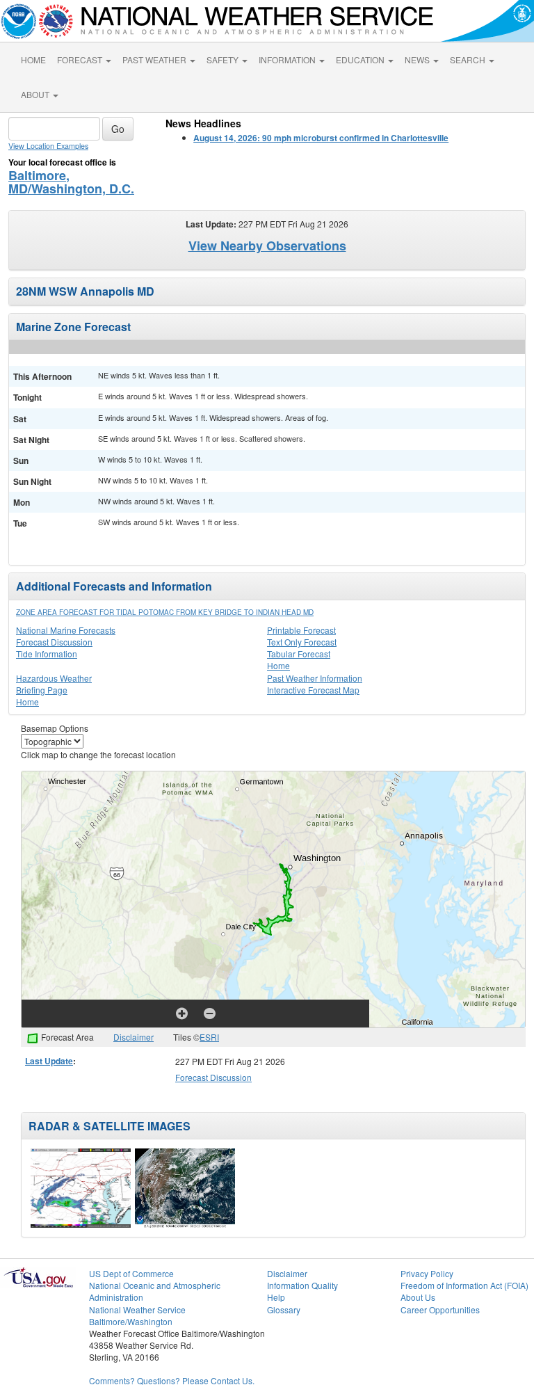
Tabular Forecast (298, 653)
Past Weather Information (314, 678)
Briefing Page (41, 690)
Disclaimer (133, 1037)
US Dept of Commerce (131, 1273)
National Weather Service (137, 1309)
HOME (33, 59)
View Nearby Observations (267, 246)
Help (276, 1297)
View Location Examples (48, 146)
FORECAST (80, 59)
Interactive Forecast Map (313, 690)
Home (278, 665)
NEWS (418, 59)
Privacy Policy (426, 1273)
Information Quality (302, 1285)
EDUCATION (361, 59)
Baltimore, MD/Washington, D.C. (71, 182)
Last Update (49, 1061)
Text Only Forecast (302, 642)
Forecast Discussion (54, 642)
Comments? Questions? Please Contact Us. (171, 1380)
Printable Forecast (301, 630)
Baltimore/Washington (130, 1321)
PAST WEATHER (155, 59)
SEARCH (468, 59)
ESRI (209, 1037)
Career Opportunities (440, 1309)
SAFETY (224, 59)
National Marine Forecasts (65, 630)
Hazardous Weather (54, 678)
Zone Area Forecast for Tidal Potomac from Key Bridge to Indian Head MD (165, 612)
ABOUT (36, 94)
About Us (417, 1297)
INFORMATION (288, 59)
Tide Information (46, 653)
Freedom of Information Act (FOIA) (464, 1285)
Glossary (283, 1309)
